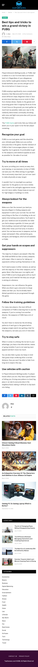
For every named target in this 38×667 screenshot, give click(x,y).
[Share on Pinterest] (27, 42)
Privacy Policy (24, 656)
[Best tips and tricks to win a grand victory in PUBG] (19, 57)
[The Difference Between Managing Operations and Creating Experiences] (7, 539)
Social (4, 630)
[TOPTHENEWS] (19, 5)
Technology (6, 640)
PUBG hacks (9, 123)
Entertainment (6, 592)
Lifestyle (5, 614)
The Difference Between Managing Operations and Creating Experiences (23, 538)
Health (4, 605)
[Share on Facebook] (7, 42)
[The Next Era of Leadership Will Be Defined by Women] (7, 551)
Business (5, 583)
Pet (3, 624)
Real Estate (6, 627)
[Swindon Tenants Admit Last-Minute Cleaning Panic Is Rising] (7, 562)
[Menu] (3, 5)
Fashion (4, 596)
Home (4, 608)
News (4, 621)
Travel (4, 643)
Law (3, 611)
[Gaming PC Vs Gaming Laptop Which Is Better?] (19, 491)
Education (5, 589)
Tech (3, 636)
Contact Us (13, 656)
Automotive (5, 577)
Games (5, 17)
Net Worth (5, 618)
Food (3, 602)
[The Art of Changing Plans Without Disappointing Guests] (7, 528)
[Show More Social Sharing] (34, 42)
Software (5, 633)
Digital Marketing (7, 586)
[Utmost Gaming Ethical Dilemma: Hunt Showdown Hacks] (19, 430)
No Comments (28, 34)
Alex (9, 34)
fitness (4, 599)
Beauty (4, 580)
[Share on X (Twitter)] (17, 42)
